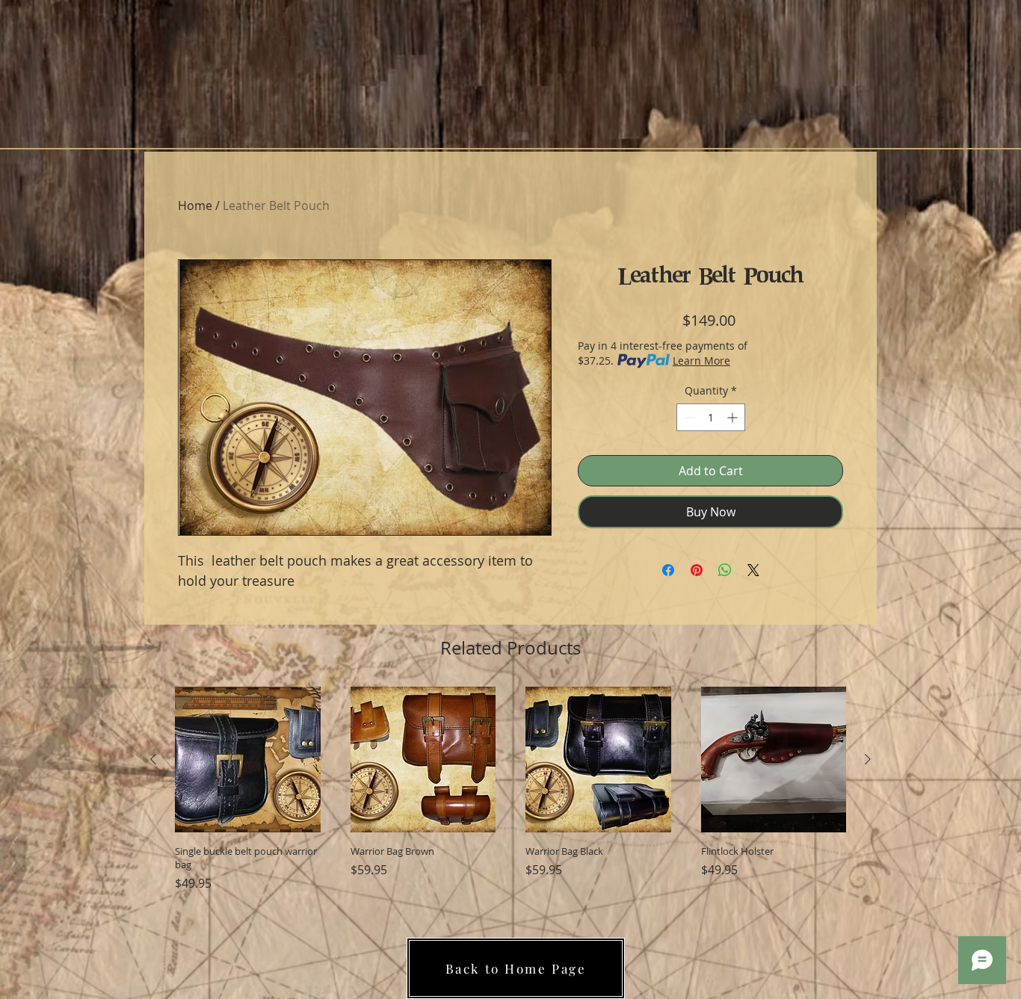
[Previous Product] (153, 759)
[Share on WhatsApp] (725, 570)
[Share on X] (753, 570)
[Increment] (733, 417)
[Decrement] (688, 417)
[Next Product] (868, 759)
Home (195, 205)
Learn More (701, 360)
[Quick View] (248, 759)
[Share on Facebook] (668, 570)
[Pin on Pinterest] (697, 570)
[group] (510, 789)
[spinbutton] (710, 417)
